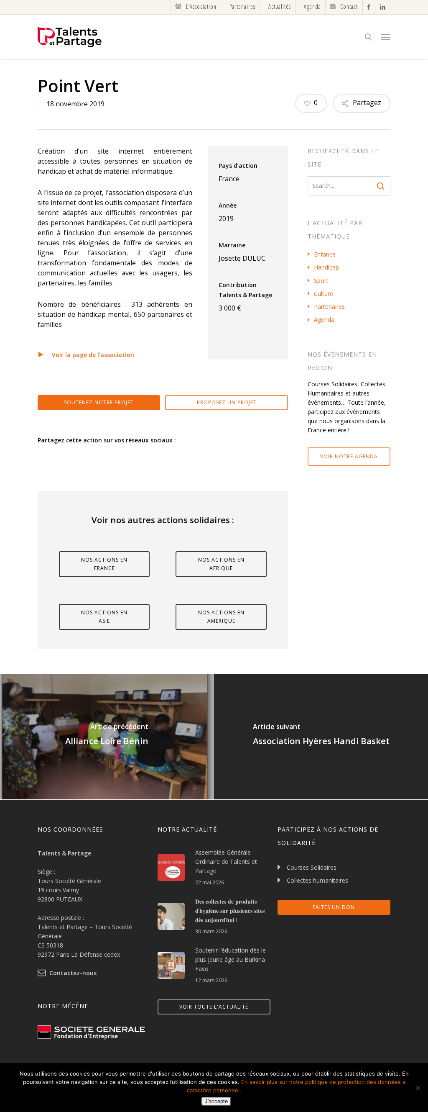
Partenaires (329, 307)
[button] (385, 37)
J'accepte (216, 1101)
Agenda (324, 320)
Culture (323, 294)
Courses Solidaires (311, 867)
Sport (321, 281)
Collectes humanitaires (317, 880)
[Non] (417, 1088)
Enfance (325, 254)
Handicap (326, 267)
